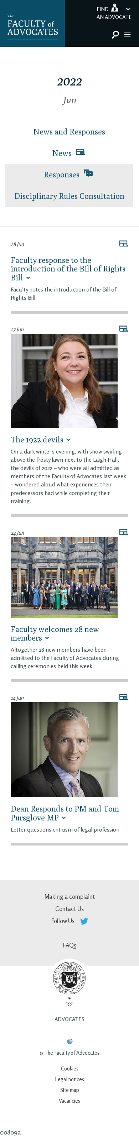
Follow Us (63, 921)
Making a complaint (69, 896)
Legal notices (69, 1079)
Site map (69, 1090)
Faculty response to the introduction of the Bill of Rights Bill (68, 268)
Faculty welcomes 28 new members (55, 633)
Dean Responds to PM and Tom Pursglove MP (65, 813)
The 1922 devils (37, 439)
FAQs (69, 945)
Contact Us (69, 908)
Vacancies (69, 1100)
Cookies (69, 1068)
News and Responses (69, 131)
